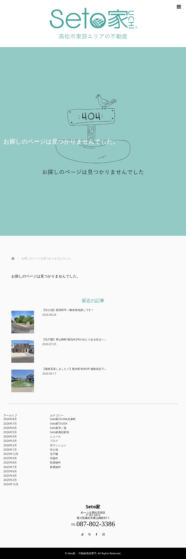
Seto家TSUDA (58, 423)
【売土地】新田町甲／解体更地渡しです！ (68, 310)
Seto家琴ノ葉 (58, 428)
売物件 (54, 458)
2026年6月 (10, 428)
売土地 (54, 450)
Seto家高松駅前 (59, 432)
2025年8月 (10, 462)
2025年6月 (10, 471)
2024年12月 (10, 484)
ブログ (54, 441)
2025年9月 (10, 458)
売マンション (58, 445)
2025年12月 (10, 454)
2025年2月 (10, 480)
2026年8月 (10, 419)
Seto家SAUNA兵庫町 (63, 419)
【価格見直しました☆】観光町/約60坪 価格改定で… (74, 369)
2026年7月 (10, 423)
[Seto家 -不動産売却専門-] (93, 45)
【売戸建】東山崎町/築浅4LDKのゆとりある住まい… (74, 339)
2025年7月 (10, 467)
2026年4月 (10, 436)
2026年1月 (10, 450)
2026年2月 (10, 445)
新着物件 (55, 467)
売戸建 (54, 454)
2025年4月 (10, 476)
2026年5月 (10, 432)
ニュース (55, 436)
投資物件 (55, 462)
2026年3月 (10, 441)
